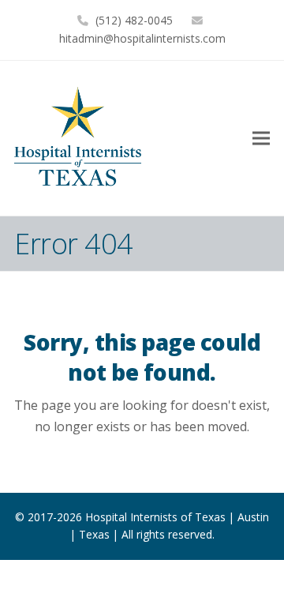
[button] (261, 138)
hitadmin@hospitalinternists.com (142, 38)
